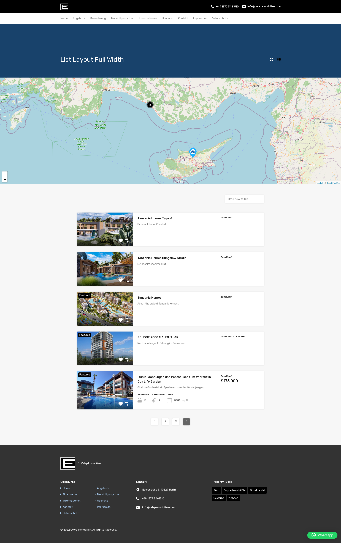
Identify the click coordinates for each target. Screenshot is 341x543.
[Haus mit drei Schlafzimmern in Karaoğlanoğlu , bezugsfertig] (193, 153)
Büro (216, 490)
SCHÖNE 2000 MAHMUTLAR (157, 337)
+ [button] (5, 174)
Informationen (148, 18)
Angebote (79, 18)
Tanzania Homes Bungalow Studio (161, 258)
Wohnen (233, 498)
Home (64, 18)
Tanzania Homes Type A (154, 218)
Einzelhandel (257, 490)
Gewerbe (218, 498)
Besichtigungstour (122, 18)
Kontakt (183, 18)
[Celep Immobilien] (64, 8)
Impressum (200, 18)
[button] (322, 535)
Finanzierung (98, 18)
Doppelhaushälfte (234, 490)
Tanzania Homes (149, 297)
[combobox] (244, 199)
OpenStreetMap (333, 182)
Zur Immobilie (105, 239)
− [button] (5, 179)
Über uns (167, 18)
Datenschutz (220, 18)
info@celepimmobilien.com (264, 6)
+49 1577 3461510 (227, 6)
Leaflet (320, 182)
